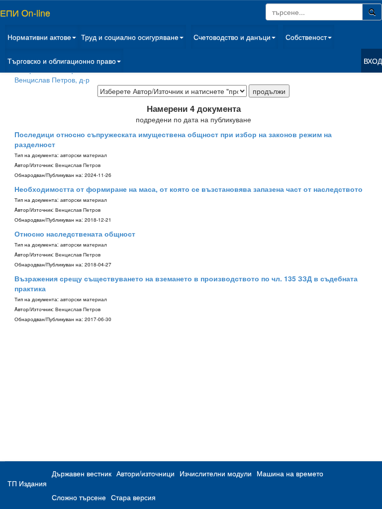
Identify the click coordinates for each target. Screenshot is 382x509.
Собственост (306, 37)
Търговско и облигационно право (61, 61)
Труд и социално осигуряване (130, 37)
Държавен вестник (81, 473)
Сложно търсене (79, 497)
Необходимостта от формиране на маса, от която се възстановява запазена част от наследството (188, 189)
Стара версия (133, 497)
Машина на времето (290, 473)
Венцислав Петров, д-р (52, 80)
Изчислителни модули (216, 473)
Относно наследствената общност (74, 234)
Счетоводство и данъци (232, 37)
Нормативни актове (39, 37)
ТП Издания (27, 483)
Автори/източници (145, 473)
